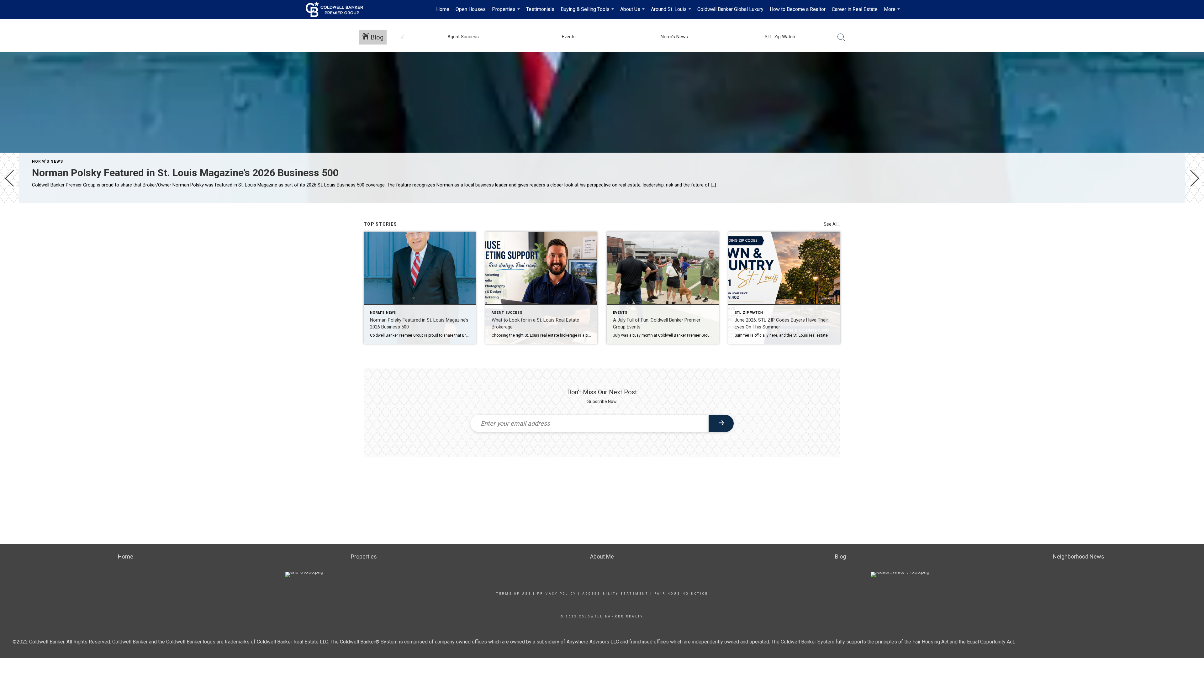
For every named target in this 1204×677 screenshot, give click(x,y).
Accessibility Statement (615, 593)
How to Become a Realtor (798, 9)
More (892, 12)
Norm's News (47, 161)
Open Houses (471, 9)
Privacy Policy (556, 593)
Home (442, 9)
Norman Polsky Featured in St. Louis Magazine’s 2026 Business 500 (185, 173)
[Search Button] (841, 37)
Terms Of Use (513, 593)
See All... (832, 224)
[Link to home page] (337, 9)
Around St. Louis (672, 12)
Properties (506, 12)
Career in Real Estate (855, 9)
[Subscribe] (721, 423)
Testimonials (540, 9)
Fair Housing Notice (681, 593)
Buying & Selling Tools (588, 12)
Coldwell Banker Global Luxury (730, 9)
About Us (633, 12)
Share (1194, 220)
